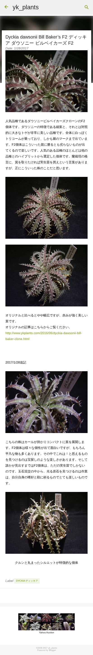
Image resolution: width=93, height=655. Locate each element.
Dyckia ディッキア (27, 580)
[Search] (86, 7)
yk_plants (26, 7)
